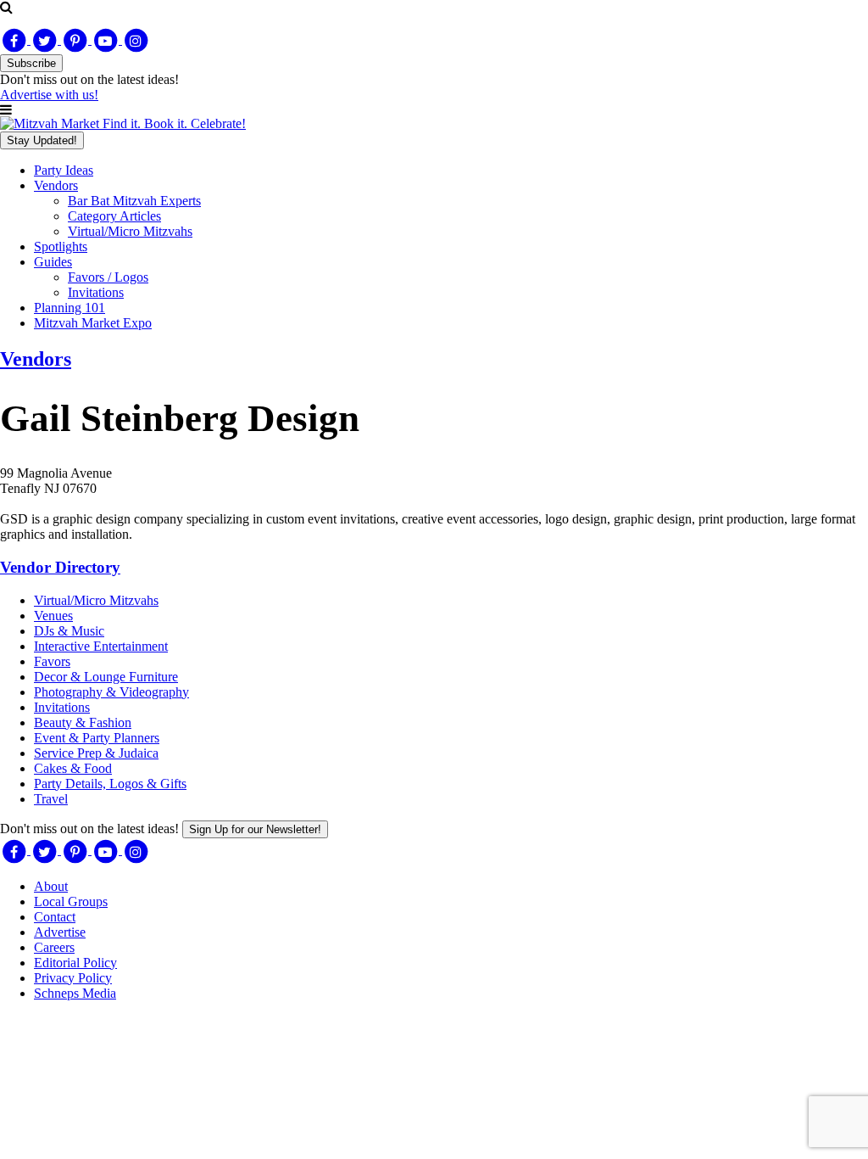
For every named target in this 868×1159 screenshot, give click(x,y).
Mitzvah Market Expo (93, 323)
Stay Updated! (42, 140)
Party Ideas (63, 170)
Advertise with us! (49, 94)
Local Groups (71, 901)
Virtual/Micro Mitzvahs (130, 231)
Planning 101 (69, 307)
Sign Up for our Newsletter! (255, 829)
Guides (53, 262)
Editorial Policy (75, 962)
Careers (54, 947)
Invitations (96, 292)
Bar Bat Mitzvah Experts (134, 200)
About (51, 886)
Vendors (56, 185)
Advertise (60, 932)
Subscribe (31, 63)
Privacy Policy (73, 978)
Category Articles (114, 216)
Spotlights (60, 246)
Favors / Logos (108, 277)
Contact (54, 917)
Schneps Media (75, 993)
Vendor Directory (60, 567)
